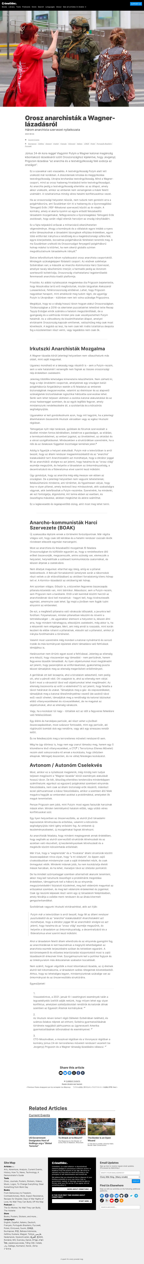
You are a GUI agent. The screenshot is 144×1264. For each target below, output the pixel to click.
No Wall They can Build (29, 1207)
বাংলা (14, 1240)
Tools (18, 7)
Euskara (15, 1234)
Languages (50, 7)
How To (15, 1172)
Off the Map (37, 1202)
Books (4, 7)
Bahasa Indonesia (28, 1231)
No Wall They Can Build (20, 1202)
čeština (41, 144)
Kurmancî (20, 1246)
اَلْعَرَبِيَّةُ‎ (33, 1237)
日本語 (86, 144)
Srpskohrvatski (22, 1237)
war (74, 1084)
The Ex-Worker (11, 1207)
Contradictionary (11, 1196)
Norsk (28, 1246)
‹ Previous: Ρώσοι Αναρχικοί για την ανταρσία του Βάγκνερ (48, 1087)
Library (12, 7)
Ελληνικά (71, 144)
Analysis (23, 1169)
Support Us (136, 4)
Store (34, 7)
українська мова (16, 1243)
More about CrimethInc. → (79, 1189)
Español (15, 1222)
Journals (14, 1181)
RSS (13, 1166)
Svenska (20, 1240)
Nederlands (9, 1237)
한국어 (40, 1237)
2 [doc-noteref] (96, 443)
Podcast (8, 1205)
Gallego (11, 1246)
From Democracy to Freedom (17, 1193)
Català (39, 1243)
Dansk (28, 1240)
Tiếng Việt (30, 1243)
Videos (38, 1181)
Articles (7, 1166)
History (7, 1172)
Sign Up (136, 1181)
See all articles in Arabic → (74, 7)
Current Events (33, 140)
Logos (13, 1184)
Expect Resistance (34, 1196)
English (56, 144)
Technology (31, 1172)
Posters (22, 1181)
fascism (79, 1084)
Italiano (79, 144)
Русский (28, 146)
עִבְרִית (35, 1240)
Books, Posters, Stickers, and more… (21, 1216)
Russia (64, 1084)
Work (22, 1196)
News (22, 1172)
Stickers (30, 1181)
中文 (17, 1231)
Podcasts (26, 7)
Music (6, 1184)
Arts (6, 1169)
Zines (6, 1181)
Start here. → (85, 1201)
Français (63, 144)
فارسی (38, 1234)
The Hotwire (9, 1210)
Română (7, 1240)
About (58, 7)
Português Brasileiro (104, 144)
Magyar (23, 1234)
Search (41, 7)
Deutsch (49, 144)
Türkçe (31, 1234)
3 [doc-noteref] (76, 748)
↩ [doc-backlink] (84, 1007)
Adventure (13, 1169)
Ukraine (70, 1084)
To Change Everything (27, 1184)
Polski (93, 144)
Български (32, 144)
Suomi (23, 1228)
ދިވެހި (5, 1246)
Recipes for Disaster (13, 1199)
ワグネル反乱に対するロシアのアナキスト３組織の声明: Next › (95, 1087)
